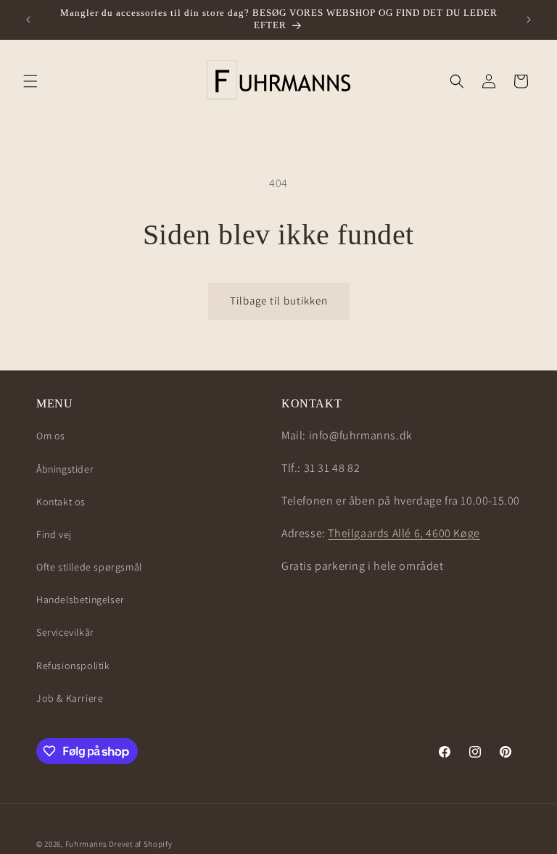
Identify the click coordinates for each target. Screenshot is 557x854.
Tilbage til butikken (279, 300)
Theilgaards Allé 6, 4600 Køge (403, 533)
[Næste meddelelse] (529, 20)
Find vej (54, 534)
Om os (50, 435)
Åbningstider (65, 469)
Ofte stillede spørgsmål (89, 566)
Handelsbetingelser (80, 599)
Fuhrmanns (86, 844)
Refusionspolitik (73, 665)
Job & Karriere (69, 698)
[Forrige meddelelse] (28, 20)
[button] (30, 81)
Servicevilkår (65, 632)
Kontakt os (61, 501)
